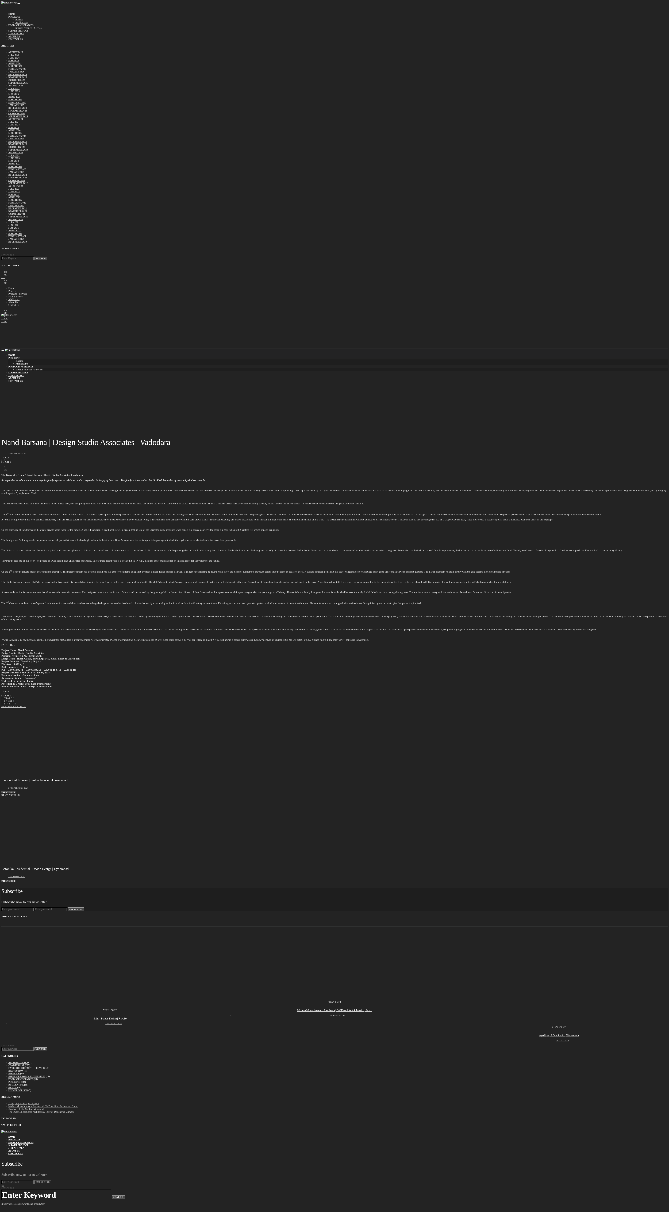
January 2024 (16, 138)
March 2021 (15, 233)
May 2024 (13, 127)
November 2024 (17, 110)
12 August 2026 (338, 1015)
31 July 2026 (562, 1040)
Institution (15, 1070)
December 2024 (17, 108)
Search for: (8, 255)
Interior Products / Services (28, 28)
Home (12, 14)
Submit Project (18, 30)
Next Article (10, 795)
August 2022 (15, 186)
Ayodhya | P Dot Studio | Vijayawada (559, 1035)
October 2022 (16, 180)
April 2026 (14, 63)
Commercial (16, 1065)
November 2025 (17, 77)
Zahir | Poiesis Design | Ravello (110, 1018)
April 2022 (14, 197)
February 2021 (17, 236)
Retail (12, 1087)
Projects (14, 17)
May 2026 (13, 60)
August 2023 (15, 152)
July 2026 (14, 55)
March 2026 (15, 66)
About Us (14, 36)
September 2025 (18, 83)
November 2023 (17, 144)
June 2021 (14, 225)
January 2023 (16, 172)
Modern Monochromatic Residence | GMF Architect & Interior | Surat (334, 1010)
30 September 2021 (18, 454)
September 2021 (18, 216)
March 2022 (15, 200)
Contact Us (15, 39)
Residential (16, 1084)
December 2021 (17, 208)
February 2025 (17, 102)
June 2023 (14, 158)
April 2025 (14, 96)
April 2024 (14, 130)
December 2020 (17, 241)
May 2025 (13, 94)
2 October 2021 (16, 877)
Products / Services (20, 25)
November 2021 (17, 211)
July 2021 (14, 222)
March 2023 (15, 166)
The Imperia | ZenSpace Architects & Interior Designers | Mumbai (41, 1112)
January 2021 (16, 239)
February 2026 (17, 69)
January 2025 (16, 105)
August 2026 (15, 52)
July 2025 (14, 88)
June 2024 (14, 124)
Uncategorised (18, 1090)
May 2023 (13, 161)
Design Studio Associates (57, 475)
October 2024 (16, 113)
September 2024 (18, 116)
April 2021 (14, 230)
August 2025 (15, 85)
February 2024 (17, 136)
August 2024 (15, 119)
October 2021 (16, 214)
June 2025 (14, 91)
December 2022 (17, 175)
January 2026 (16, 71)
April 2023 (14, 163)
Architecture (21, 22)
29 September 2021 (18, 788)
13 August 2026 (113, 1023)
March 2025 (15, 99)
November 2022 (17, 177)
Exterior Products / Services (27, 1068)
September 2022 (18, 183)
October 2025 (16, 80)
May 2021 (13, 228)
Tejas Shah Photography (38, 683)
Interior (19, 19)
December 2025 (17, 74)
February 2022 (17, 202)
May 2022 (13, 194)
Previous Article (13, 706)
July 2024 (14, 122)
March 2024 (15, 133)
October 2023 (16, 147)
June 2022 (14, 191)
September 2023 (18, 149)
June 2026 (14, 57)
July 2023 (14, 155)
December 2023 (17, 141)
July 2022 (14, 188)
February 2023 (17, 169)
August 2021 (15, 219)
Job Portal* (16, 33)
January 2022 (16, 205)
